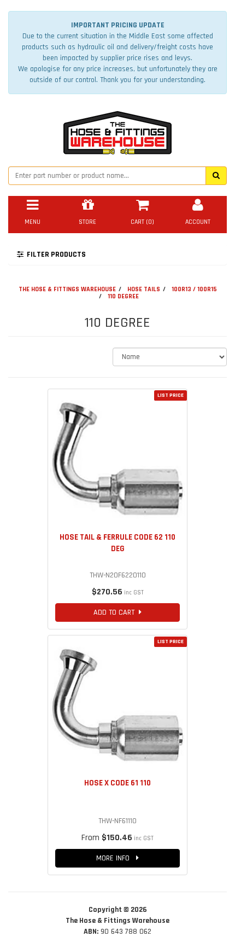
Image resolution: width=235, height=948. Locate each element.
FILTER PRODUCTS (55, 254)
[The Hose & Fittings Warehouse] (117, 130)
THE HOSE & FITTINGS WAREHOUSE (67, 289)
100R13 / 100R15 (194, 289)
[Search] (216, 175)
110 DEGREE (123, 296)
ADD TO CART (116, 612)
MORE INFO (116, 858)
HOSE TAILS (143, 289)
